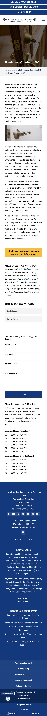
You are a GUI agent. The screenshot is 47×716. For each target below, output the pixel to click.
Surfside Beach (12, 582)
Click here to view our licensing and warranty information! (23, 253)
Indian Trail (26, 563)
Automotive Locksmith (23, 663)
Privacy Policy (23, 698)
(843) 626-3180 (28, 527)
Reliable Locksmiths (23, 686)
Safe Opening (23, 668)
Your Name (10, 345)
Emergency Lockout (23, 705)
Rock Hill (30, 570)
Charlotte (37, 554)
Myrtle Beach (27, 279)
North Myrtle (35, 582)
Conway (34, 585)
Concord (36, 560)
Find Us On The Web (23, 539)
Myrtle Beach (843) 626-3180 (23, 7)
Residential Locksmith (23, 674)
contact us (18, 238)
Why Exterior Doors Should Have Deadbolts (23, 622)
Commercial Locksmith (23, 680)
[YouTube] (27, 12)
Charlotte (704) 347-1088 (23, 2)
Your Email (10, 354)
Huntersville (11, 560)
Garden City (25, 582)
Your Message (12, 373)
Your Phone (11, 364)
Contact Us (23, 709)
